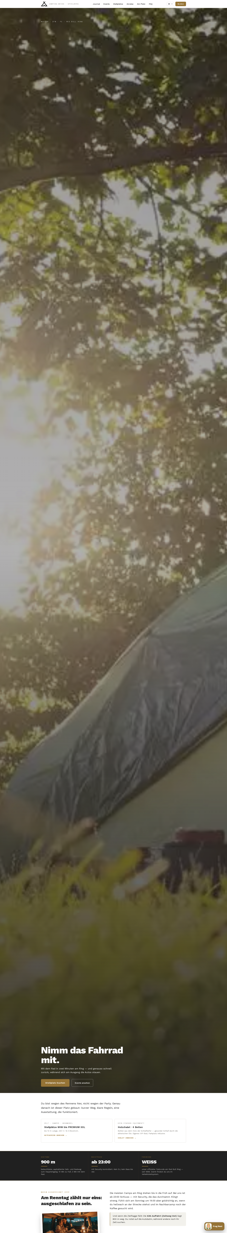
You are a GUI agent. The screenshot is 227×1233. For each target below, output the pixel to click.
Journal (96, 4)
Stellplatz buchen (55, 1083)
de (169, 4)
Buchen (181, 4)
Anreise (130, 4)
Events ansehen (82, 1083)
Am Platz (141, 4)
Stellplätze (118, 4)
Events (107, 4)
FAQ (150, 4)
